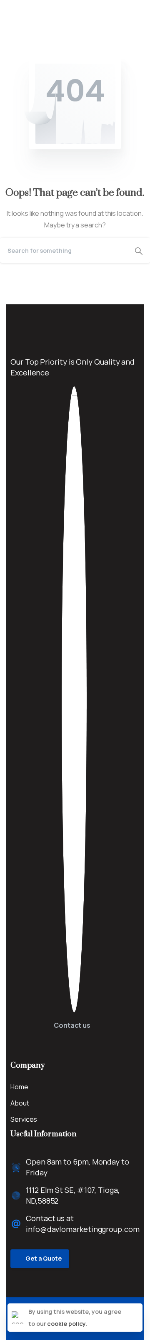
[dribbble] (52, 8)
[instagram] (39, 8)
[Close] (135, 1317)
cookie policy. (67, 1324)
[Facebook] (14, 8)
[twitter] (27, 8)
